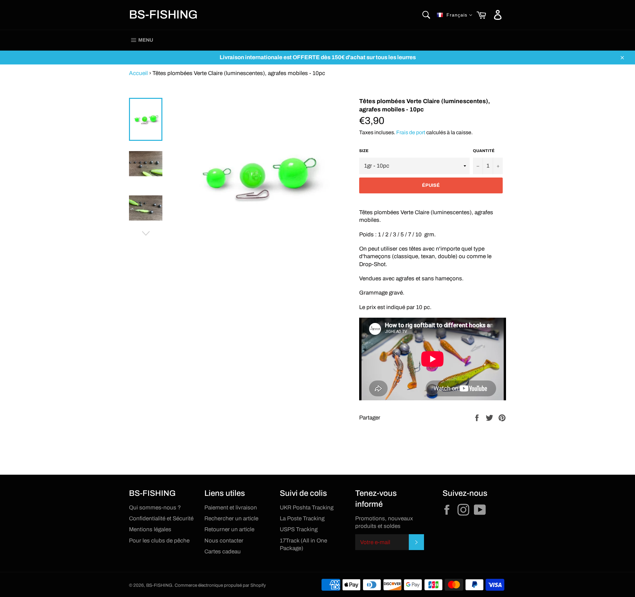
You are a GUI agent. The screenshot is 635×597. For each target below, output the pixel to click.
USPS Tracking (299, 529)
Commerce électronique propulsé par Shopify (220, 585)
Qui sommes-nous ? (155, 507)
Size (363, 150)
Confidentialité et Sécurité (161, 518)
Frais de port (410, 132)
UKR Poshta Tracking (306, 507)
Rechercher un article (231, 518)
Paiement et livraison (230, 507)
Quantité (483, 150)
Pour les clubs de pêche (159, 540)
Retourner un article (229, 529)
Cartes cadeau (222, 551)
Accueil (138, 73)
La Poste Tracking (302, 518)
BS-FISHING (163, 14)
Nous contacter (223, 540)
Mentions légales (150, 529)
